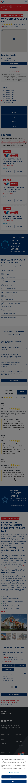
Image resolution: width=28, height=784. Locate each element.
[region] (14, 769)
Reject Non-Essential (14, 777)
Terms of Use (5, 769)
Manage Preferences (14, 772)
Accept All (14, 781)
